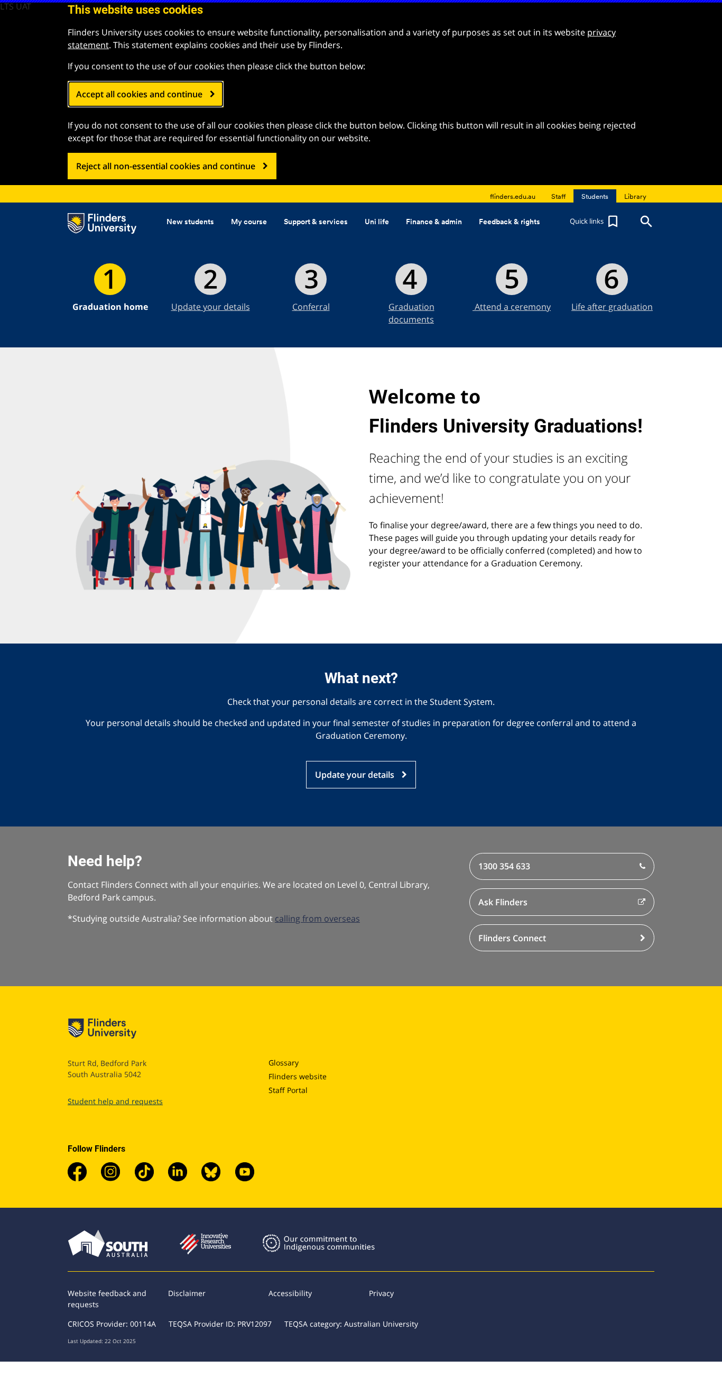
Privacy (381, 1293)
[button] (595, 221)
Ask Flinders (502, 902)
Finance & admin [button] (434, 221)
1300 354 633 (504, 866)
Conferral (311, 307)
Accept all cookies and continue (139, 94)
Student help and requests (115, 1101)
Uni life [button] (377, 221)
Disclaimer (187, 1293)
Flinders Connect (512, 938)
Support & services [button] (316, 221)
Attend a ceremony (512, 307)
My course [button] (249, 221)
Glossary (284, 1063)
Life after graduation (612, 307)
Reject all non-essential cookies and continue (165, 166)
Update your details (210, 307)
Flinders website (298, 1076)
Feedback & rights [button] (509, 221)
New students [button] (190, 221)
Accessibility (290, 1293)
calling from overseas (317, 918)
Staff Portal (288, 1090)
